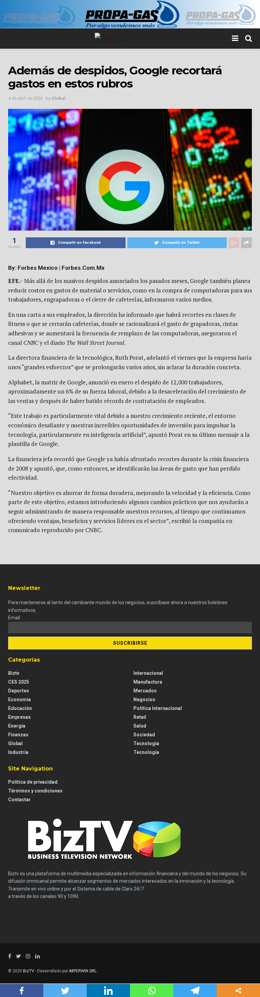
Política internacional (157, 708)
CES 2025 (18, 682)
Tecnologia (146, 743)
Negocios (144, 699)
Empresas (19, 717)
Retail (139, 717)
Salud (139, 726)
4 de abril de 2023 (25, 98)
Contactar (19, 799)
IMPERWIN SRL (82, 971)
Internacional (148, 673)
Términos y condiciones (35, 790)
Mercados (145, 690)
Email (14, 617)
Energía (16, 726)
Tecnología (146, 752)
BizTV (28, 971)
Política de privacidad (33, 782)
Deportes (18, 690)
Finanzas (18, 734)
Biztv (13, 673)
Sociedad (144, 734)
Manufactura (147, 682)
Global (58, 98)
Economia (19, 699)
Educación (20, 708)
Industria (18, 752)
